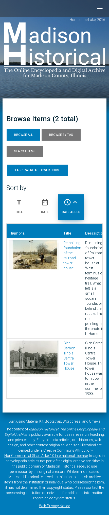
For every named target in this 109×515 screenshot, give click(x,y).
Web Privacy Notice (54, 506)
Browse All (23, 135)
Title (19, 206)
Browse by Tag (61, 135)
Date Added (71, 206)
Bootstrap (53, 421)
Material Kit (34, 421)
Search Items (24, 151)
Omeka (94, 421)
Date (45, 206)
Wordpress (72, 421)
